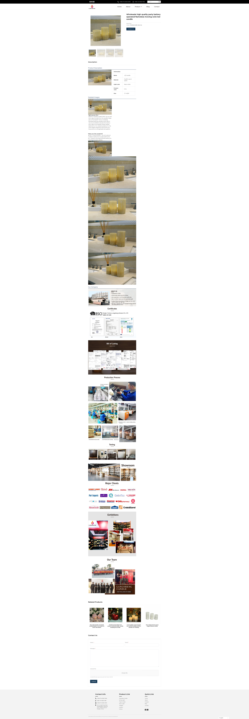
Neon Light (122, 703)
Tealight (121, 705)
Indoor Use (140, 25)
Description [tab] (92, 62)
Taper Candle (122, 702)
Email (126, 642)
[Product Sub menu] (142, 6)
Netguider (115, 716)
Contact (157, 6)
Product (137, 6)
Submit (93, 681)
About (128, 6)
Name (91, 642)
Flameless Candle (133, 25)
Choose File (124, 673)
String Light (122, 700)
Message (92, 648)
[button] (121, 15)
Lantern (121, 707)
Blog (148, 6)
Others (120, 709)
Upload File (93, 668)
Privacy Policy (105, 716)
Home (119, 6)
